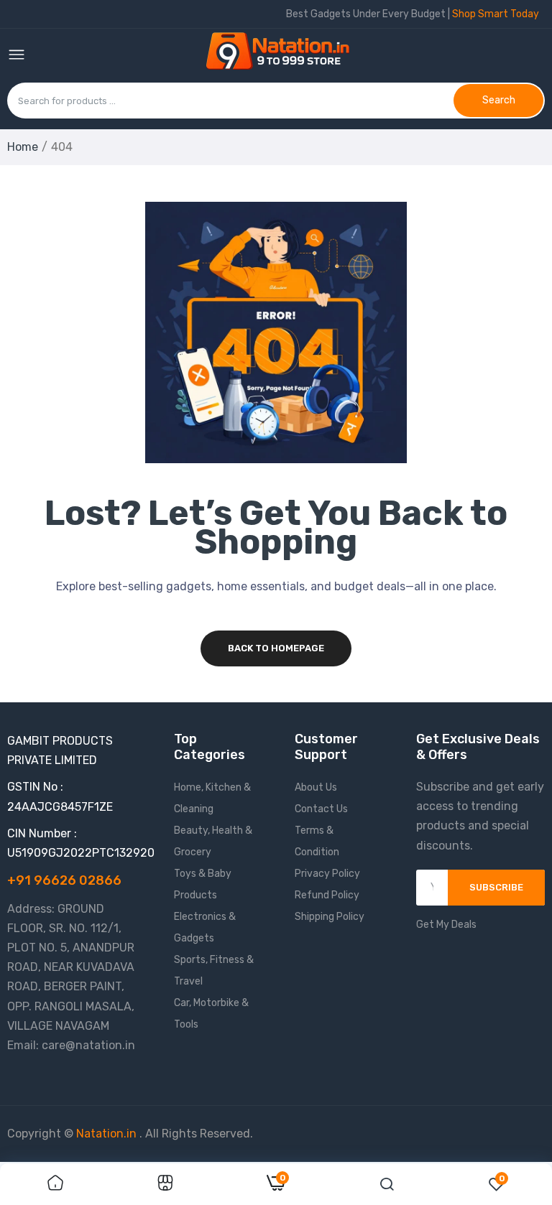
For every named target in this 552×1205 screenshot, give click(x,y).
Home (22, 147)
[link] (55, 1184)
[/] (138, 1133)
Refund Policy (327, 895)
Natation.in (106, 1133)
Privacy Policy (327, 873)
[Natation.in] (284, 55)
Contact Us (321, 809)
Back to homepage (276, 648)
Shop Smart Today (495, 14)
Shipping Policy (329, 917)
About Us (316, 787)
